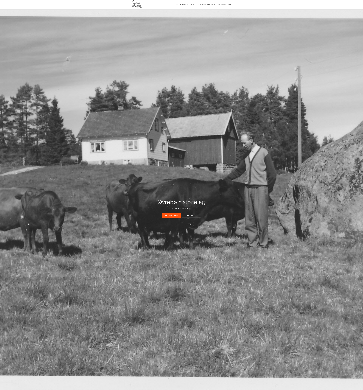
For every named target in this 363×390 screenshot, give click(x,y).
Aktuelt (178, 4)
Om (198, 4)
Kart (229, 4)
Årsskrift (193, 4)
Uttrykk (203, 4)
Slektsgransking (221, 4)
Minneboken (211, 4)
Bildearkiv (185, 4)
